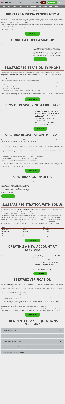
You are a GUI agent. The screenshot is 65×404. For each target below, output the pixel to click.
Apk (9, 6)
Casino (26, 6)
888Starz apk (52, 221)
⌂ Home (3, 6)
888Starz (3, 19)
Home (28, 10)
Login (39, 6)
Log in (43, 2)
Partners (45, 6)
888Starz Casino (28, 20)
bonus (9, 90)
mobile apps (39, 116)
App (21, 6)
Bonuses (35, 2)
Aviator (56, 6)
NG (61, 2)
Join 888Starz (40, 59)
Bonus (14, 6)
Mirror (50, 6)
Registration (52, 2)
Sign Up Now (32, 33)
